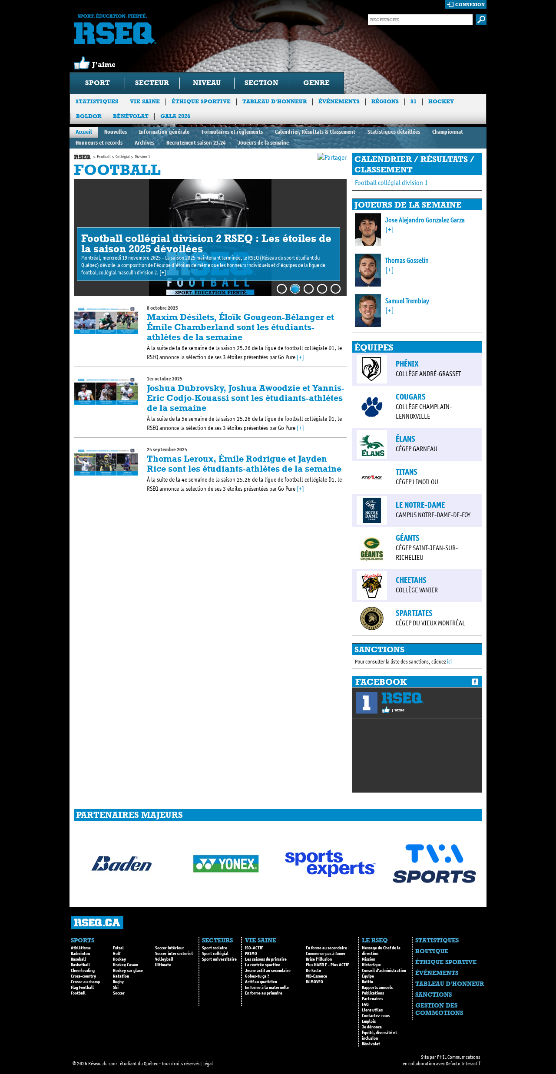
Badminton (80, 953)
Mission (368, 959)
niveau (207, 83)
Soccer (119, 993)
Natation (121, 976)
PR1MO (251, 953)
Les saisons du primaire (266, 959)
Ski (116, 987)
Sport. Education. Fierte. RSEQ (115, 28)
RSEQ (402, 698)
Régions (385, 101)
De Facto (313, 970)
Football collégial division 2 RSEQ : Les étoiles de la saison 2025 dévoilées (206, 243)
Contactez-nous (376, 1015)
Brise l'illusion (319, 959)
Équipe (368, 976)
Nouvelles (115, 132)
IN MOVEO (314, 982)
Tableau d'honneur (274, 101)
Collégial (123, 156)
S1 (413, 101)
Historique (371, 965)
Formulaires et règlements (232, 132)
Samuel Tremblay (407, 301)
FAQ (365, 1004)
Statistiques (97, 101)
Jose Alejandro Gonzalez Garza (425, 220)
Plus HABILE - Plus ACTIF (327, 965)
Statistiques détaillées (393, 132)
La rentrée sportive (262, 965)
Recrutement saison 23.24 (195, 142)
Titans (406, 472)
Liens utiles (372, 1010)
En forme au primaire (263, 993)
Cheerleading (83, 970)
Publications (373, 993)
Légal (207, 1064)
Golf (116, 953)
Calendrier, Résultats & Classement (315, 132)
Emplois (369, 1021)
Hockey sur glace (128, 970)
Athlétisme (81, 948)
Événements (339, 101)
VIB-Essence (316, 976)
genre (316, 83)
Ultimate (163, 965)
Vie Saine (145, 101)
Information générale (164, 132)
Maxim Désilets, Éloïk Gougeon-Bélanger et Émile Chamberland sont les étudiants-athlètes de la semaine (240, 327)
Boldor (88, 116)
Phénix (407, 364)
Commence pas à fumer (326, 953)
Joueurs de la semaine (263, 142)
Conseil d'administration (384, 970)
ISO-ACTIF (254, 948)
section (261, 83)
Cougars (411, 397)
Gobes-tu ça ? (257, 976)
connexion (470, 4)
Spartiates (414, 613)
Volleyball (164, 959)
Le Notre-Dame (420, 505)
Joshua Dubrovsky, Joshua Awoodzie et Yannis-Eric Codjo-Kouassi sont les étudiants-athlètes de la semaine (245, 398)
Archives (144, 142)
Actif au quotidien (261, 982)
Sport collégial (215, 953)
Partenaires (372, 998)
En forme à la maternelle (267, 987)
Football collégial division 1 (391, 182)
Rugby (118, 982)
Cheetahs (411, 580)
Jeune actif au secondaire (268, 970)
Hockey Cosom (125, 965)
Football (104, 156)
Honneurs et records (99, 142)
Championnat (447, 132)
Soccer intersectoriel (174, 953)
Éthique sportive (201, 101)
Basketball (80, 965)
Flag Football (82, 987)
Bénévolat (131, 116)
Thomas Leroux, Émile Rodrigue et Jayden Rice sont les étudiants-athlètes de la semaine (244, 463)
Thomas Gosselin (407, 260)
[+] (162, 272)
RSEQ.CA (97, 922)
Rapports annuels (377, 987)
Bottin (367, 982)
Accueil (84, 132)
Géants (408, 538)
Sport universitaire (219, 959)
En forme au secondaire (326, 948)
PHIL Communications (458, 1057)
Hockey (441, 101)
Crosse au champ (85, 982)
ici (449, 661)
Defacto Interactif (463, 1064)
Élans (405, 439)
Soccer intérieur (169, 948)
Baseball (78, 959)
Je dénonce (372, 1027)
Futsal (118, 948)
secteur (152, 83)
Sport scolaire (214, 948)
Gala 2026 (175, 116)
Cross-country (83, 976)
